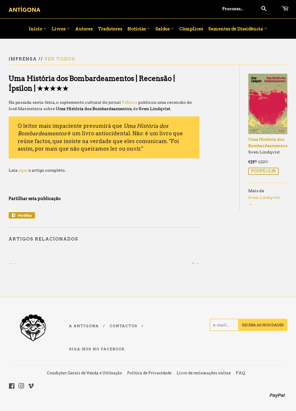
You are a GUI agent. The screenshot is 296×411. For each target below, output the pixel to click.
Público (129, 102)
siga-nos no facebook (97, 349)
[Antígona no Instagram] (21, 386)
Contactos (123, 326)
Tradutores (110, 29)
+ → (195, 263)
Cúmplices (191, 29)
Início (36, 29)
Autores (84, 29)
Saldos (163, 29)
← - (12, 263)
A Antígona (84, 326)
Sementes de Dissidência (236, 29)
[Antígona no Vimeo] (31, 386)
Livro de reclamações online (204, 373)
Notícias (137, 29)
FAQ (240, 373)
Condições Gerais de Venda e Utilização (84, 373)
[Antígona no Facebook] (12, 386)
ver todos (60, 59)
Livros (59, 29)
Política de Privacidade (149, 373)
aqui (22, 170)
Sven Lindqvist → (264, 200)
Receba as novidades (263, 325)
